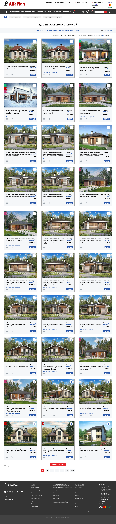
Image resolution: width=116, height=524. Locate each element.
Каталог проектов (14, 11)
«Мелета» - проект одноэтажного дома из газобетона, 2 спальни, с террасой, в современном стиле (16, 324)
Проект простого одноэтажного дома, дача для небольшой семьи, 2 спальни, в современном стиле (91, 154)
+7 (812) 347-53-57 (105, 494)
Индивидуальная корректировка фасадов (62, 487)
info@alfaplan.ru (98, 2)
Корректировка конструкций (37, 503)
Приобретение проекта (28, 11)
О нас (76, 490)
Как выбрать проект (35, 498)
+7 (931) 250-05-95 (105, 492)
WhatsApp (103, 501)
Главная (33, 484)
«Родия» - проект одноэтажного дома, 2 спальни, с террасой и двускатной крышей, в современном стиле (18, 366)
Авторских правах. (94, 512)
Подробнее (12, 59)
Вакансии (77, 501)
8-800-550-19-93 (82, 2)
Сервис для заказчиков (44, 11)
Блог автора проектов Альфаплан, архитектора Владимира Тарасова (61, 501)
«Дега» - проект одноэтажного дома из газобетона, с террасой (91, 195)
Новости (77, 495)
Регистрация (9, 499)
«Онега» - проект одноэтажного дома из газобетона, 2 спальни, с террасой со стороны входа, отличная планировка (92, 367)
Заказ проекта (57, 11)
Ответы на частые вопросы (37, 495)
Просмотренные (57, 492)
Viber (102, 503)
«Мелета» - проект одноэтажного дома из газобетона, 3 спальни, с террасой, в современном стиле (90, 240)
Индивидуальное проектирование (61, 484)
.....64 (66, 470)
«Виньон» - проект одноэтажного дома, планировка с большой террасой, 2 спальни (90, 69)
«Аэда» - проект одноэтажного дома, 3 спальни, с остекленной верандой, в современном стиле (18, 154)
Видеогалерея (78, 487)
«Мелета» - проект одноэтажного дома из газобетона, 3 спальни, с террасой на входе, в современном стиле (54, 241)
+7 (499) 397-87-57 (105, 497)
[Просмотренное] (83, 11)
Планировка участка (35, 506)
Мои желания (56, 495)
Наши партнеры (56, 507)
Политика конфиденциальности (82, 503)
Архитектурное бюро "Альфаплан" (9, 488)
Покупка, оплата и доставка (37, 490)
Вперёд (72, 470)
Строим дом (67, 11)
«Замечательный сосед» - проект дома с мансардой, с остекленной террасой (16, 450)
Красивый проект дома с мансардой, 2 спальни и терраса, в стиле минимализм (92, 450)
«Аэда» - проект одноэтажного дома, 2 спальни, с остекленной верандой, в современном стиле (18, 196)
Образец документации (36, 492)
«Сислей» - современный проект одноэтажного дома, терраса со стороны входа (53, 112)
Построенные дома (79, 484)
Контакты (77, 492)
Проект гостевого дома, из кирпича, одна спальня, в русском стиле (17, 67)
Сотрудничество (79, 498)
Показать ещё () (58, 464)
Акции (76, 506)
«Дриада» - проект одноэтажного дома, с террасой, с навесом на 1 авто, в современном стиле (55, 408)
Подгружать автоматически (14, 466)
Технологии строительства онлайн (61, 505)
